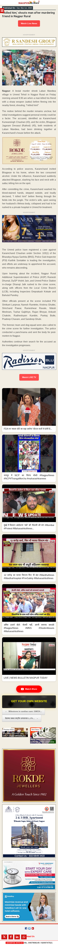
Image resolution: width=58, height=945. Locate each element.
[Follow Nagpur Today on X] (29, 928)
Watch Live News (29, 23)
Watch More (31, 689)
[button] (29, 410)
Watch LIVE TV (29, 377)
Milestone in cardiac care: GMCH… (23, 711)
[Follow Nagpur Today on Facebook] (26, 928)
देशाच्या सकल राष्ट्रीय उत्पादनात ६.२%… (21, 718)
